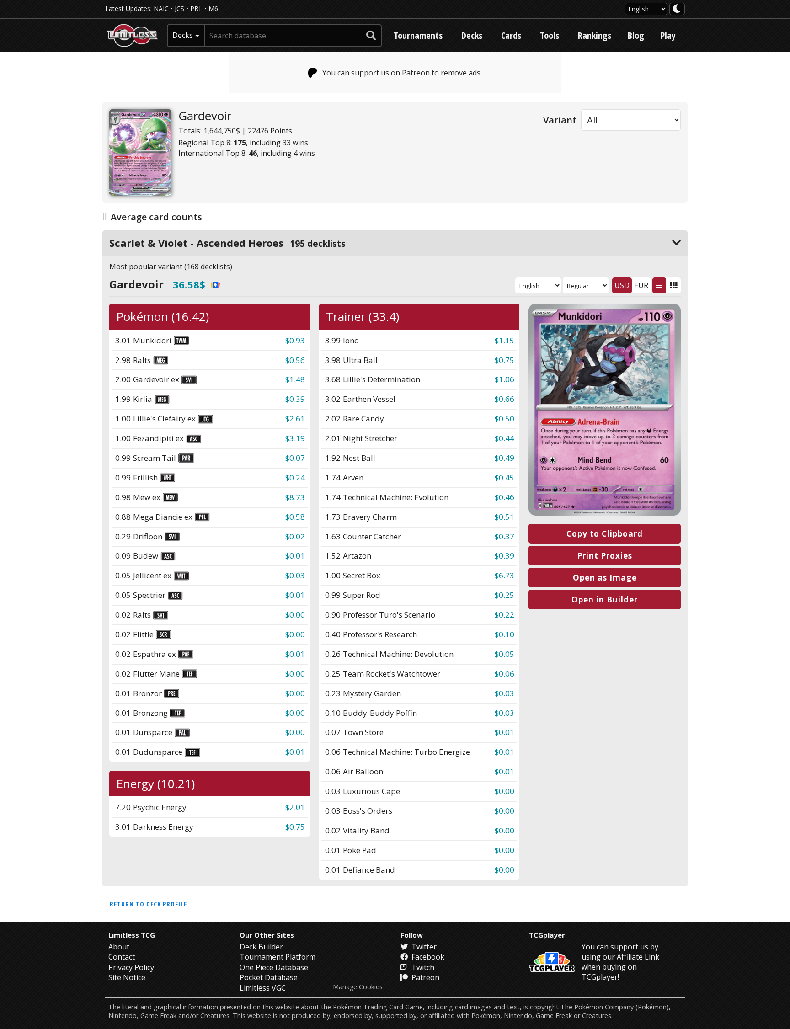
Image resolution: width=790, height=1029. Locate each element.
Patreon (424, 977)
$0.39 (295, 399)
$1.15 (504, 340)
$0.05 (504, 654)
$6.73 (504, 575)
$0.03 (295, 575)
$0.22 (504, 614)
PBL (196, 8)
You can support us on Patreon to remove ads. (402, 73)
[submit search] (371, 35)
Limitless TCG (131, 934)
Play (668, 35)
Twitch (422, 967)
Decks (471, 35)
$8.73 (295, 497)
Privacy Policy (131, 967)
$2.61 (295, 418)
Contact (121, 957)
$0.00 (295, 614)
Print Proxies (604, 555)
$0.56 (295, 360)
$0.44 (504, 438)
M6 (213, 8)
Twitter (423, 947)
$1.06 (504, 379)
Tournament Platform (277, 957)
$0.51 (504, 517)
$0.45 (504, 477)
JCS (179, 8)
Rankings (594, 35)
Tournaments (418, 35)
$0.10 (504, 634)
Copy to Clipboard (604, 533)
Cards (511, 35)
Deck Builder (261, 947)
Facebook (427, 957)
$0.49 (504, 458)
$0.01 (295, 555)
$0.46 (504, 497)
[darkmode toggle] (677, 9)
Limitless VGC (263, 988)
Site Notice (126, 977)
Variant (559, 120)
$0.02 (295, 536)
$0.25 (504, 595)
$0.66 (504, 399)
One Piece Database (274, 967)
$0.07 (295, 458)
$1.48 (295, 379)
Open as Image (605, 577)
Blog (636, 35)
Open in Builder (604, 599)
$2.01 (295, 807)
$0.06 (504, 673)
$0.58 (295, 517)
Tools (549, 35)
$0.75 (504, 360)
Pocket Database (269, 977)
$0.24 (295, 477)
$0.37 (504, 536)
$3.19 (295, 438)
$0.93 (295, 340)
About (118, 947)
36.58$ (189, 284)
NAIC (161, 8)
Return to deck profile (148, 904)
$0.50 (504, 418)
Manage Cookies (358, 987)
